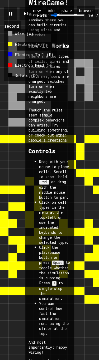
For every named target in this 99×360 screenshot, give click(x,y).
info (51, 10)
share (67, 10)
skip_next (26, 13)
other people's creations (48, 138)
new (37, 10)
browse (86, 10)
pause (10, 13)
